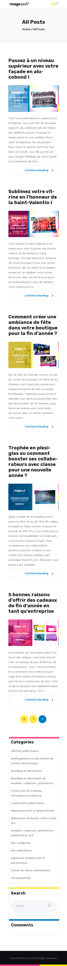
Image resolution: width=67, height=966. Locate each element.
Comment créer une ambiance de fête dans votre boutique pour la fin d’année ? (33, 325)
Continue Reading (36, 170)
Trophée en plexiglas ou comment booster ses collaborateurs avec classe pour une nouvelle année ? (33, 461)
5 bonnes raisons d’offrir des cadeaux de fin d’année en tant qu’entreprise (32, 603)
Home (26, 29)
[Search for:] (34, 906)
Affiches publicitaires (25, 751)
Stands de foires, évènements (30, 870)
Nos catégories (21, 843)
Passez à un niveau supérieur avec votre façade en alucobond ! (33, 69)
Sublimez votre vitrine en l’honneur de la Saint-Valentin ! (32, 197)
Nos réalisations (21, 850)
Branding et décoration (26, 771)
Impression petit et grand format (32, 811)
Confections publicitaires (27, 803)
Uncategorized (21, 878)
